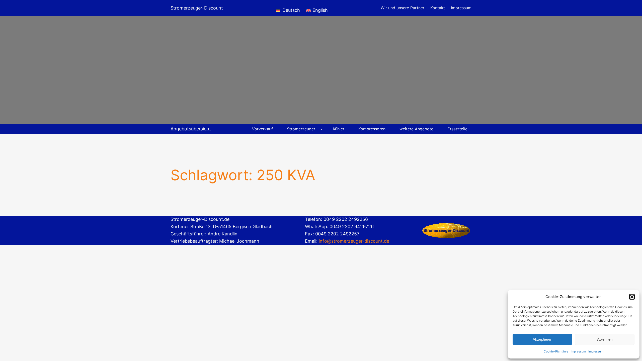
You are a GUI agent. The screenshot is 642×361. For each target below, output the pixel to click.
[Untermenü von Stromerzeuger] (321, 129)
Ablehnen (604, 339)
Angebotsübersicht (191, 128)
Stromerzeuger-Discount (197, 8)
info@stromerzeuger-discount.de (354, 241)
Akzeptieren (542, 339)
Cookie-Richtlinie (556, 351)
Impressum (578, 351)
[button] (631, 296)
